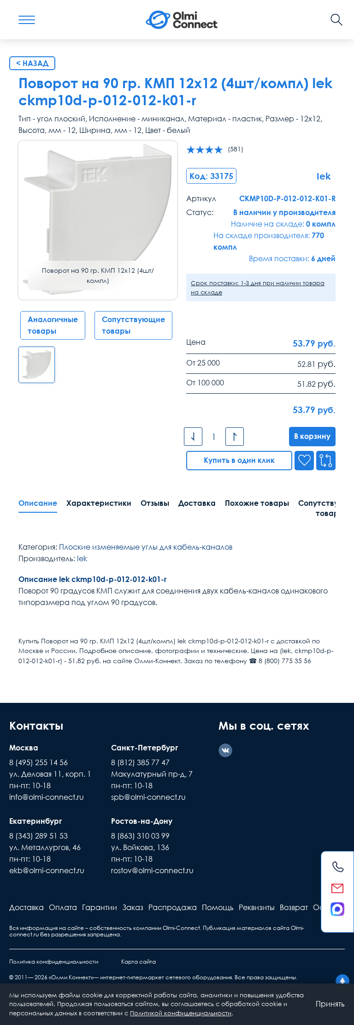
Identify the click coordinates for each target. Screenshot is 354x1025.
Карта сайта (138, 961)
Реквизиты (257, 907)
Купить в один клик (239, 460)
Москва (23, 747)
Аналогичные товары (53, 325)
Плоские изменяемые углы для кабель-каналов (145, 546)
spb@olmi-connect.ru (148, 797)
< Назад (32, 63)
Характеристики (98, 503)
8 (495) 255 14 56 (38, 762)
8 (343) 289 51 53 (38, 835)
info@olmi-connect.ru (46, 797)
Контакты (36, 725)
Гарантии (99, 907)
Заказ (132, 907)
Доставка (197, 503)
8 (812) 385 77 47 (140, 762)
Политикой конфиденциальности (180, 1013)
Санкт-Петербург (144, 747)
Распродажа (172, 907)
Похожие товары (257, 503)
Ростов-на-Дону (141, 821)
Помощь (218, 907)
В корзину (312, 436)
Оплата (63, 907)
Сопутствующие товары (133, 325)
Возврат (294, 907)
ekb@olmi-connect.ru (46, 870)
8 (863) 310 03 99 (140, 835)
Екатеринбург (35, 821)
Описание (37, 503)
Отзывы (155, 503)
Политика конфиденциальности (53, 961)
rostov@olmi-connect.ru (152, 870)
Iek (82, 558)
